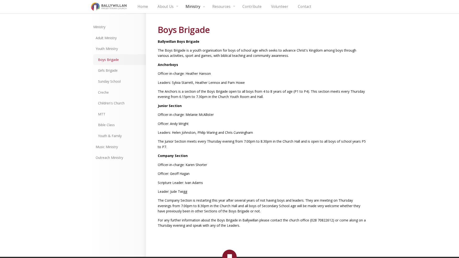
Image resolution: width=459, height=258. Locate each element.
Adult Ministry (106, 38)
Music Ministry (107, 147)
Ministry (193, 6)
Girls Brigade (108, 70)
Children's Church (111, 103)
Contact (304, 6)
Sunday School (109, 81)
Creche (103, 92)
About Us (166, 6)
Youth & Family (110, 136)
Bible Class (106, 125)
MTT (101, 114)
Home (142, 6)
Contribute (252, 6)
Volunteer (279, 6)
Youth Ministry (107, 48)
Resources (221, 6)
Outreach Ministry (109, 157)
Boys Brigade (108, 59)
